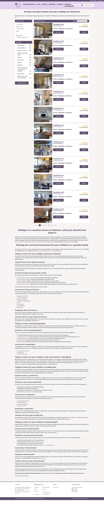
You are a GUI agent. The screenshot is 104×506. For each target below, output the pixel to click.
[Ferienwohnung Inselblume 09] (43, 64)
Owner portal (93, 0)
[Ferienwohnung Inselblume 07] (43, 47)
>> (55, 225)
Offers (44, 4)
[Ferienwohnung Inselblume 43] (43, 97)
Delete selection (21, 83)
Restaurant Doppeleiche (24, 301)
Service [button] (59, 4)
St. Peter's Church (28, 391)
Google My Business (78, 487)
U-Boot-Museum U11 (22, 336)
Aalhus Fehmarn (21, 402)
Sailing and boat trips (23, 338)
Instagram (75, 491)
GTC (35, 489)
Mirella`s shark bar (22, 354)
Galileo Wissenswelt (22, 282)
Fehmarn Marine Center (23, 279)
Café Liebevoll (21, 306)
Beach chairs (23, 242)
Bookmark (58, 32)
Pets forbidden (24, 48)
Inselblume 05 (30, 379)
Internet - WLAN (24, 50)
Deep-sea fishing (21, 340)
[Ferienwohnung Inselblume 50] (43, 198)
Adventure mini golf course (46, 445)
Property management (69, 5)
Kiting (32, 390)
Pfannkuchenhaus (22, 299)
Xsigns (20, 498)
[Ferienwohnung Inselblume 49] (43, 181)
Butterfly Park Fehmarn (23, 284)
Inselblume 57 (49, 431)
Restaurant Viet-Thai (22, 296)
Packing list (79, 249)
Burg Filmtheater (22, 281)
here (38, 320)
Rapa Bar (19, 307)
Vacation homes (77, 362)
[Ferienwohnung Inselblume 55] (43, 215)
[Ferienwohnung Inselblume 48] (43, 164)
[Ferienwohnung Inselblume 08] (43, 81)
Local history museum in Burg (25, 277)
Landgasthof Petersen (23, 401)
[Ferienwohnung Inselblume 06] (43, 30)
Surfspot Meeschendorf (37, 441)
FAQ (44, 489)
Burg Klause (20, 304)
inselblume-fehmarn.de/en (22, 488)
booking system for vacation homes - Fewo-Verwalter (34, 498)
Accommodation (47, 492)
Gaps (38, 4)
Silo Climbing (21, 341)
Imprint (36, 487)
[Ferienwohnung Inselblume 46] (43, 131)
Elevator (24, 62)
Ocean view (24, 60)
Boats (28, 242)
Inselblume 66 (78, 377)
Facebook (75, 490)
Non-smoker (24, 73)
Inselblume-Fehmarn (23, 476)
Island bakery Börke (22, 404)
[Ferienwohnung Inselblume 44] (43, 114)
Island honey (41, 458)
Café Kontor (20, 352)
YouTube (75, 488)
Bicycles (17, 242)
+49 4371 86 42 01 (49, 473)
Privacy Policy (46, 487)
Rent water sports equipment (40, 242)
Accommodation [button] (28, 4)
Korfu (18, 302)
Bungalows (18, 364)
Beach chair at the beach (24, 53)
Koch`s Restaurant (22, 297)
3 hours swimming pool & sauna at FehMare (24, 69)
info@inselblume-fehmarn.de (76, 473)
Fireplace (24, 65)
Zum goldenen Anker (23, 351)
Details (84, 32)
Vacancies (56, 487)
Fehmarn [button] (52, 4)
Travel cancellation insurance (45, 251)
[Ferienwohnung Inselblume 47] (43, 148)
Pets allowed (24, 45)
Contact (36, 491)
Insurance (37, 494)
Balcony (24, 57)
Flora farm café (21, 406)
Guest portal (100, 0)
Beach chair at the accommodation (24, 77)
